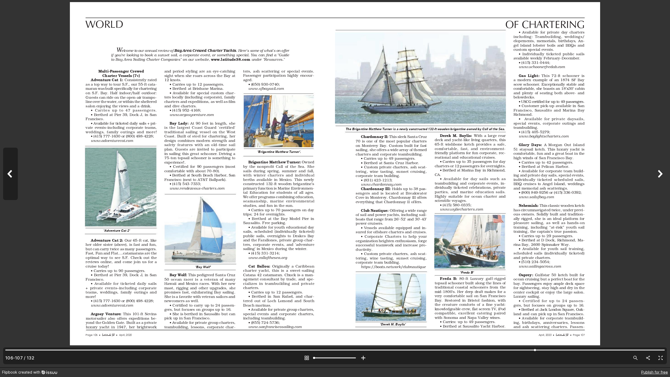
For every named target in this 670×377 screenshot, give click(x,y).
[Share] (648, 358)
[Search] (635, 358)
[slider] (335, 358)
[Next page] (659, 183)
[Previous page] (10, 183)
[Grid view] (307, 358)
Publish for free (654, 372)
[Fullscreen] (660, 358)
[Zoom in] (363, 358)
